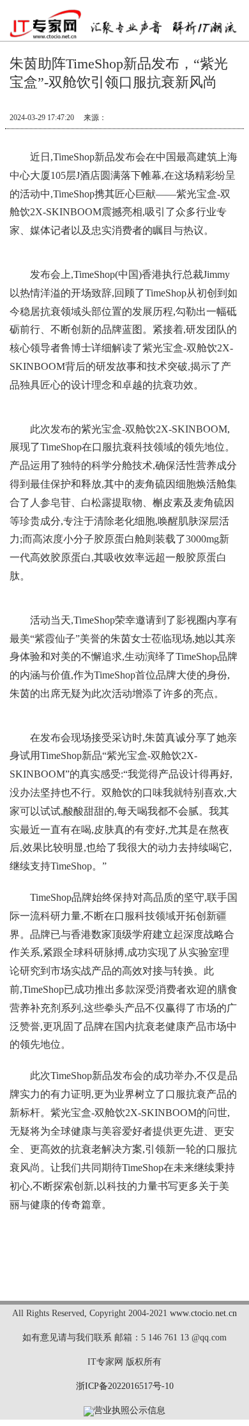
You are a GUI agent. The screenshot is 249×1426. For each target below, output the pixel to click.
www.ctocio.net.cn (203, 1313)
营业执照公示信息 (129, 1410)
